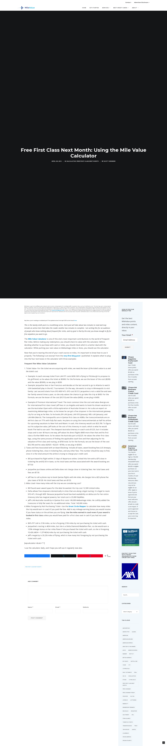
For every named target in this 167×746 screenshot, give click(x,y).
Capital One (134, 661)
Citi (129, 665)
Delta (124, 676)
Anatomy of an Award (129, 646)
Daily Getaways (127, 672)
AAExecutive (126, 631)
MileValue (125, 711)
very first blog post (71, 356)
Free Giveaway (127, 689)
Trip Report (126, 729)
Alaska (134, 631)
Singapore (134, 711)
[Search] (148, 8)
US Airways (126, 733)
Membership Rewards (129, 707)
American (125, 635)
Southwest (126, 714)
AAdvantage (126, 628)
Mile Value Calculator (37, 339)
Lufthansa (133, 700)
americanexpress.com (58, 310)
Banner (125, 654)
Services (105, 7)
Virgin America (127, 737)
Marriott (125, 703)
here (75, 320)
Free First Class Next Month (88, 161)
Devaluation (132, 676)
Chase (124, 665)
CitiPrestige (126, 668)
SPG (133, 714)
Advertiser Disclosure (141, 2)
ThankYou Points (128, 722)
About (134, 7)
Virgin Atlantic (127, 740)
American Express (127, 643)
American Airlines (128, 639)
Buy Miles (125, 661)
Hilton (132, 696)
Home (84, 7)
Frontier (125, 696)
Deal (135, 672)
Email (57, 607)
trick (135, 725)
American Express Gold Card (132, 448)
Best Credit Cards (120, 7)
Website (86, 607)
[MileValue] (26, 8)
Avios (124, 650)
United (134, 729)
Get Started (94, 7)
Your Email (127, 335)
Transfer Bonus (127, 725)
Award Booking (132, 650)
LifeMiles (125, 700)
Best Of (131, 654)
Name (30, 607)
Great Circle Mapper (77, 506)
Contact (128, 2)
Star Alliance (126, 718)
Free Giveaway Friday (129, 692)
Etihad (124, 679)
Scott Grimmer (109, 161)
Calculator (71, 161)
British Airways (127, 657)
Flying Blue (132, 679)
